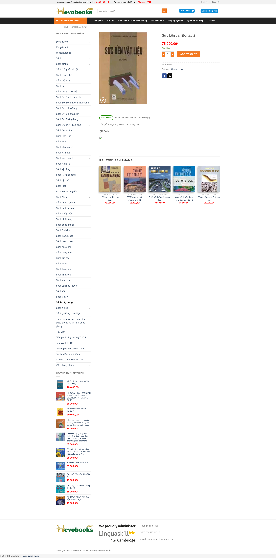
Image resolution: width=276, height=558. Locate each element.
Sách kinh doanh (64, 158)
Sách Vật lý (62, 297)
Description (106, 118)
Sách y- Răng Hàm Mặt (68, 313)
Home (66, 27)
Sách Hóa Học (63, 136)
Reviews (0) (144, 118)
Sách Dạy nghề (64, 75)
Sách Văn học (63, 280)
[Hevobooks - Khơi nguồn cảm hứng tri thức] (74, 11)
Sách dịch (61, 86)
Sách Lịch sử (63, 180)
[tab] (106, 117)
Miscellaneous (63, 53)
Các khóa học (157, 21)
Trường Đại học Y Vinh (68, 354)
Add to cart (188, 54)
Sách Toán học (63, 269)
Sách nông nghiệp (65, 202)
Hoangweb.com (30, 556)
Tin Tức (110, 21)
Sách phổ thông (64, 219)
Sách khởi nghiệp (65, 147)
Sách (58, 58)
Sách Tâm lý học (64, 236)
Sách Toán (61, 263)
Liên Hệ (211, 21)
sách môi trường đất (66, 191)
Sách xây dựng (79, 27)
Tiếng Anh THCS (64, 343)
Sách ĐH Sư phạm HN (67, 114)
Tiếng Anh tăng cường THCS (71, 337)
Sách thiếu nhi (63, 247)
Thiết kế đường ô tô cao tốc (159, 198)
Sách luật (61, 186)
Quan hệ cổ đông (195, 21)
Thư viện (60, 332)
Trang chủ (98, 21)
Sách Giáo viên (64, 130)
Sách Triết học (63, 274)
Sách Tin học (62, 258)
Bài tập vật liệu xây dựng (110, 198)
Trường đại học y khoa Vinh (70, 348)
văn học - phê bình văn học (70, 359)
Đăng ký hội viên (175, 21)
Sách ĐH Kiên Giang (66, 108)
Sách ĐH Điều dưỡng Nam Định (72, 102)
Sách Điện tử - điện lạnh (68, 125)
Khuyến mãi (62, 47)
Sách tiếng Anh (64, 252)
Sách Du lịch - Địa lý (66, 91)
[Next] (220, 190)
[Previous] (99, 190)
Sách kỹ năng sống (66, 175)
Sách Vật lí (61, 291)
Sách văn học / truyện (67, 286)
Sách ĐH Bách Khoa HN (68, 97)
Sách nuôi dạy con (65, 208)
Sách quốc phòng (65, 225)
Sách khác (61, 141)
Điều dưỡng (62, 42)
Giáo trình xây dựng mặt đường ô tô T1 (184, 198)
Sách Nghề (62, 197)
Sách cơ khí (62, 64)
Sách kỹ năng (63, 169)
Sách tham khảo (64, 241)
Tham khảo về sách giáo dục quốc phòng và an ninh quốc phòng (70, 323)
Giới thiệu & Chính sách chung (132, 21)
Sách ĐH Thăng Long (67, 119)
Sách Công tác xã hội (67, 69)
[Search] (164, 10)
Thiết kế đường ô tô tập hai (209, 198)
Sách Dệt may (63, 80)
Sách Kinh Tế (63, 164)
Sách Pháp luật (64, 213)
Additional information (125, 118)
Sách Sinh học (63, 230)
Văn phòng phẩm (65, 365)
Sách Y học (62, 308)
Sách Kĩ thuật (63, 152)
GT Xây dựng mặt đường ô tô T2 (135, 198)
